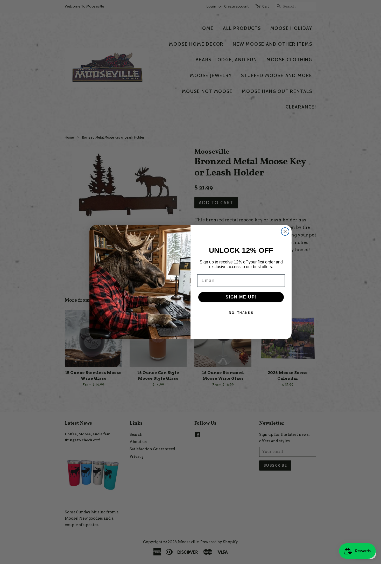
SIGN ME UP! (241, 297)
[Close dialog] (285, 231)
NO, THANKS (241, 313)
